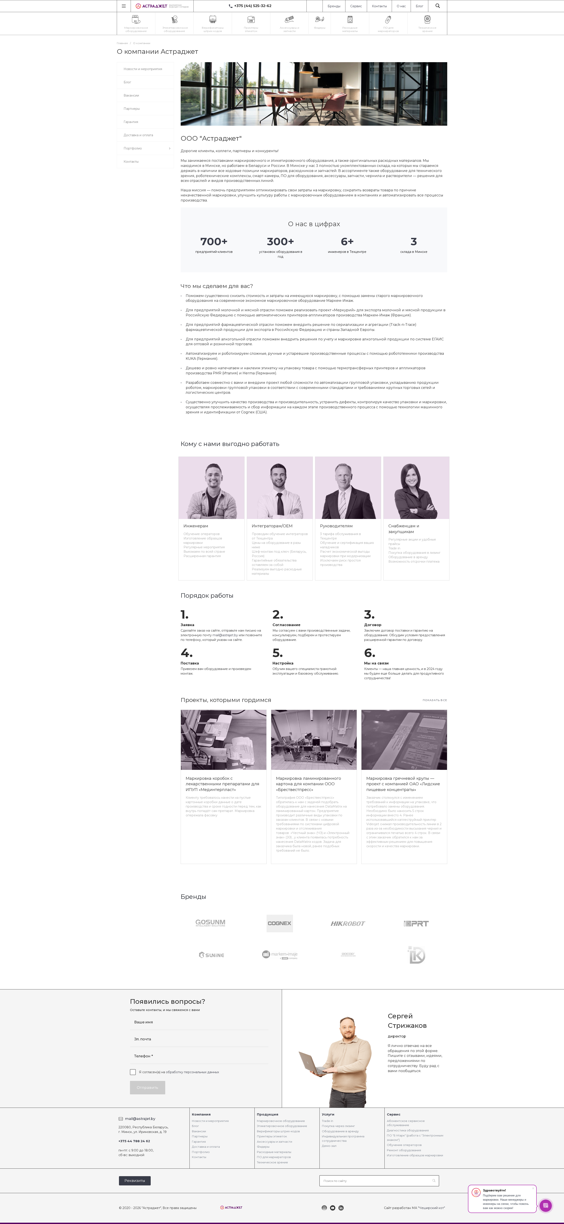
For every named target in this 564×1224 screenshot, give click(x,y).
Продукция (267, 1114)
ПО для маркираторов (274, 1157)
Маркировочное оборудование (281, 1121)
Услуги (328, 1114)
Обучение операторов (202, 534)
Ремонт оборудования (404, 1150)
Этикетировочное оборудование (282, 1126)
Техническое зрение (272, 1162)
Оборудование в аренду (408, 557)
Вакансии (199, 1131)
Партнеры (200, 1136)
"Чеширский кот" (431, 1208)
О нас (401, 6)
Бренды (334, 6)
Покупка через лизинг (338, 1126)
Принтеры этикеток (272, 1136)
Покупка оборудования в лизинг (414, 553)
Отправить (147, 1088)
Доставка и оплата (206, 1146)
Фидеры (263, 1146)
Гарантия (199, 1141)
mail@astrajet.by (225, 635)
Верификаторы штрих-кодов (278, 1131)
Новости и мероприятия (210, 1121)
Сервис (356, 6)
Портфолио (201, 1152)
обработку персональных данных (192, 1072)
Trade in (394, 548)
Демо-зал (329, 1146)
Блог (419, 6)
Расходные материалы (274, 1152)
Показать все (435, 700)
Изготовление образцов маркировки (415, 1155)
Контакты (379, 6)
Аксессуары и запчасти (274, 1141)
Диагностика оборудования (408, 1130)
